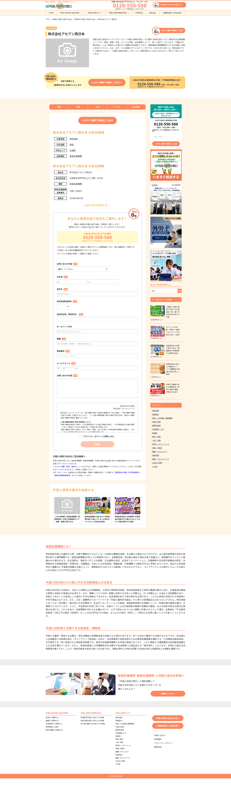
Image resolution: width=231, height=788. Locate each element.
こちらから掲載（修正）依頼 (64, 466)
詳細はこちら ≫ (168, 693)
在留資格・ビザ (158, 429)
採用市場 (155, 455)
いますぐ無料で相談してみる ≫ (107, 82)
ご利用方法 (139, 13)
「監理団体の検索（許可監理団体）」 (127, 472)
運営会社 (152, 13)
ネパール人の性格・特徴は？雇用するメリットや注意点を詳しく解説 (173, 331)
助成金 (154, 433)
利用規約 (158, 739)
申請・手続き (157, 448)
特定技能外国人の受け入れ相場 (92, 720)
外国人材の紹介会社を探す (70, 13)
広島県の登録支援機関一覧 (95, 205)
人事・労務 (156, 440)
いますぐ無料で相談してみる (172, 30)
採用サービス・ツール (160, 444)
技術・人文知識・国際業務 (162, 418)
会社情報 (136, 107)
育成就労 (155, 414)
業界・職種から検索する (54, 730)
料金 (97, 107)
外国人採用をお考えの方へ (167, 718)
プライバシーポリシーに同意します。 (99, 436)
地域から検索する (52, 717)
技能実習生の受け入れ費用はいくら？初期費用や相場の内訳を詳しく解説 (173, 369)
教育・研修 (156, 436)
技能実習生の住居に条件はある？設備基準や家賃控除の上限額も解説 (173, 349)
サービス (117, 107)
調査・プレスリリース (160, 459)
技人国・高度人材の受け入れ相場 (93, 723)
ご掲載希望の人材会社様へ (172, 13)
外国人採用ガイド (94, 13)
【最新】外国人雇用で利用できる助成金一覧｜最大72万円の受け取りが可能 (173, 312)
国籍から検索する (52, 720)
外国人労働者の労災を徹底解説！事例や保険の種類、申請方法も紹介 (173, 388)
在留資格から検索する (54, 723)
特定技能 (74, 138)
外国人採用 (156, 422)
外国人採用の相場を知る (118, 13)
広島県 (73, 150)
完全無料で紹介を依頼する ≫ (171, 4)
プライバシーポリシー (163, 743)
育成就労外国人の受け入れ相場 (92, 717)
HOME (51, 13)
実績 (78, 107)
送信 (97, 444)
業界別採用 (156, 425)
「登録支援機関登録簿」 (62, 475)
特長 (59, 107)
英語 (72, 144)
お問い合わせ (160, 735)
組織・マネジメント (159, 451)
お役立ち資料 (157, 463)
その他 (154, 466)
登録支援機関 (76, 156)
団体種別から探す (52, 727)
